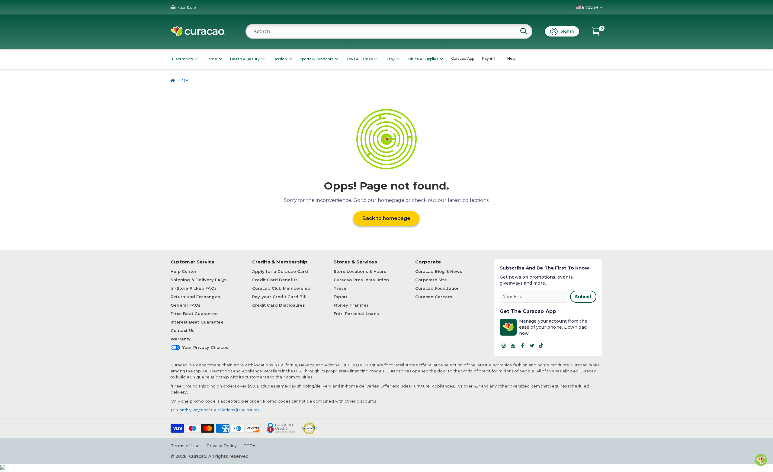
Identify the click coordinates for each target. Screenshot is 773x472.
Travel (341, 288)
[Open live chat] (761, 460)
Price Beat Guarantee (194, 313)
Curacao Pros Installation (361, 279)
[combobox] (388, 31)
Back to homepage (386, 218)
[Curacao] (198, 31)
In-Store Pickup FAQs (194, 288)
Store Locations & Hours (360, 271)
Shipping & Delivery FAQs (198, 279)
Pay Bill (488, 58)
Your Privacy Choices (205, 347)
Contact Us (182, 330)
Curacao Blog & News (438, 271)
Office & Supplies (423, 59)
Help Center (184, 271)
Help (511, 58)
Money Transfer (351, 305)
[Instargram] (504, 345)
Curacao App (462, 58)
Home (211, 59)
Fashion (280, 59)
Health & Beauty (245, 59)
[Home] (173, 80)
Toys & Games (359, 59)
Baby (390, 59)
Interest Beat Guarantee (197, 322)
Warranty (181, 338)
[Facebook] (522, 345)
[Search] (523, 31)
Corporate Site (431, 279)
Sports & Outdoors (316, 59)
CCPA (249, 445)
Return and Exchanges (195, 296)
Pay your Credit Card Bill (279, 296)
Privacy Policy (221, 445)
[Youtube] (513, 345)
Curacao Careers (433, 296)
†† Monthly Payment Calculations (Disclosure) (215, 409)
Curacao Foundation (437, 288)
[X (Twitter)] (532, 345)
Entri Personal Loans (356, 313)
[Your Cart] (596, 31)
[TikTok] (541, 345)
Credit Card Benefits (275, 279)
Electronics (182, 59)
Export (340, 296)
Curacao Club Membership (281, 288)
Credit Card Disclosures (278, 305)
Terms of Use (185, 445)
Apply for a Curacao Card (280, 271)
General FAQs (185, 305)
